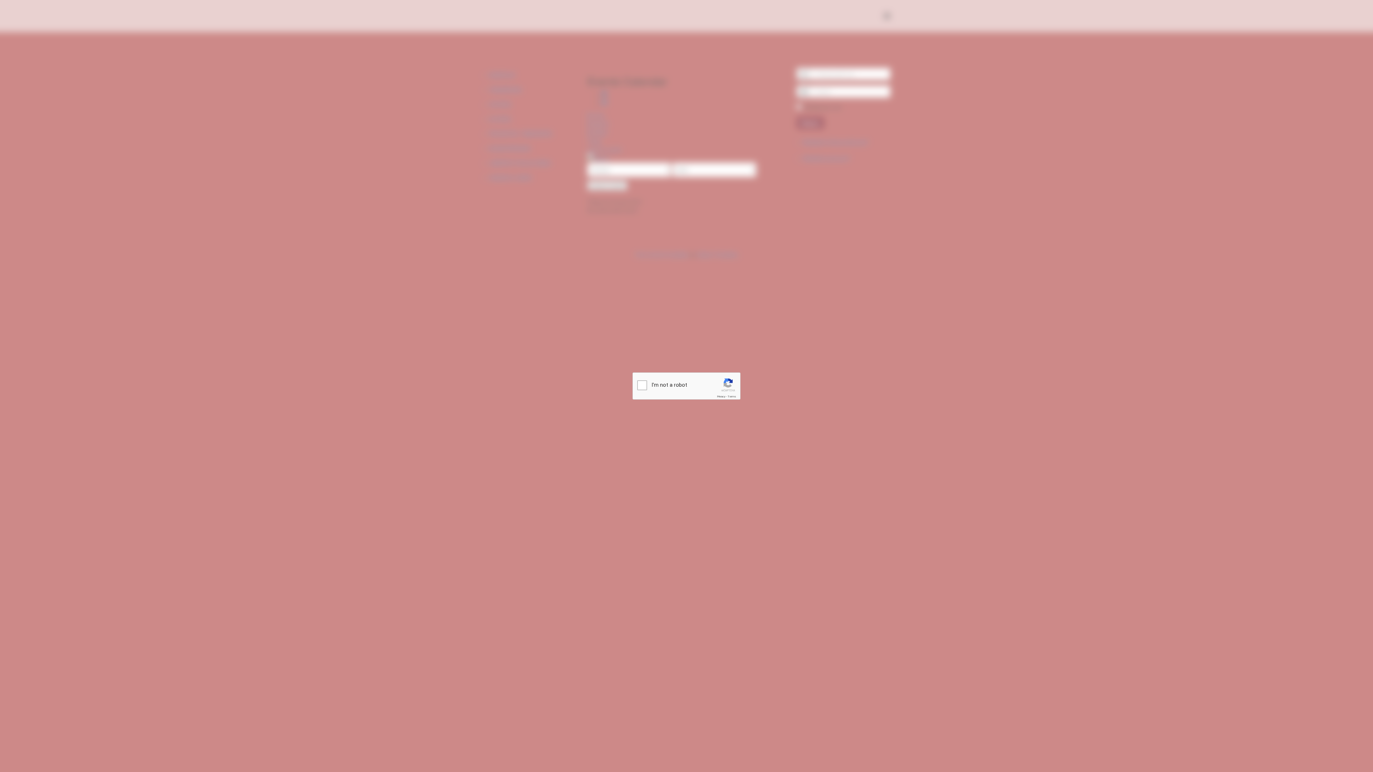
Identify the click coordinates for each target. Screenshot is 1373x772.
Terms (732, 396)
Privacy (721, 396)
